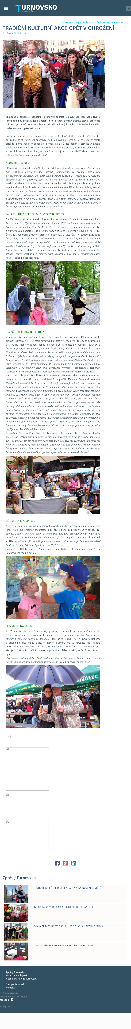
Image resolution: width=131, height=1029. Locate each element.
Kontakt (10, 987)
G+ (65, 863)
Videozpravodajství (16, 975)
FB (57, 863)
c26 (8, 1006)
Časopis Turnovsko (16, 984)
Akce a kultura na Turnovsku (21, 978)
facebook (5, 999)
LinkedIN (74, 863)
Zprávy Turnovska (15, 972)
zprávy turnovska (80, 22)
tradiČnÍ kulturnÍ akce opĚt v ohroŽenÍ (107, 22)
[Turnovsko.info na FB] (128, 9)
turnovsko (66, 22)
